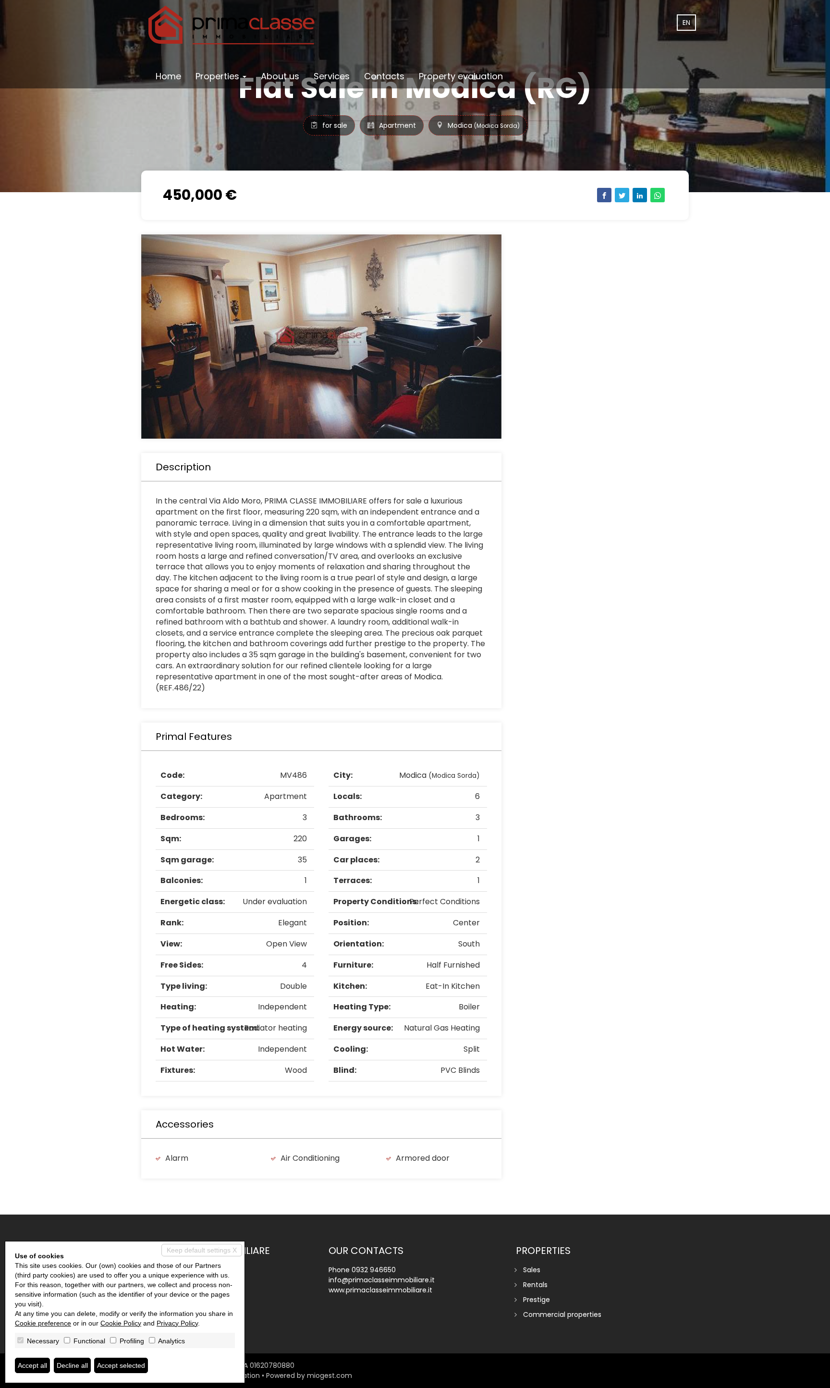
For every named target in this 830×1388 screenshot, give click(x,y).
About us (280, 76)
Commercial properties (562, 1314)
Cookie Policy (120, 1323)
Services (332, 76)
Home (168, 76)
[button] (168, 336)
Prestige (536, 1299)
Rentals (535, 1285)
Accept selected (121, 1365)
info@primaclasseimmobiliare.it (382, 1280)
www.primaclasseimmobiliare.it (380, 1290)
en (686, 22)
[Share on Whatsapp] (657, 195)
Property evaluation (461, 76)
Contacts (384, 76)
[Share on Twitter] (622, 195)
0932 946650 (374, 1270)
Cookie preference (43, 1323)
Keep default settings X (202, 1250)
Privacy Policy (177, 1323)
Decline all (72, 1365)
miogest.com (329, 1375)
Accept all (32, 1365)
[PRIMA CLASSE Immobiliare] (232, 25)
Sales (531, 1270)
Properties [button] (218, 76)
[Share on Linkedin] (640, 195)
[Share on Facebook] (604, 195)
